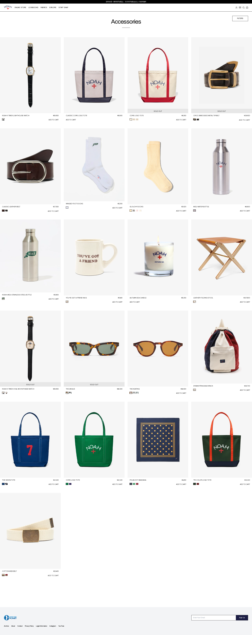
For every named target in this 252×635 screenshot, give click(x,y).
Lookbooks (33, 7)
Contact (19, 626)
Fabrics (44, 7)
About (13, 626)
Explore (52, 7)
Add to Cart (54, 120)
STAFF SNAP (63, 7)
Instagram (52, 626)
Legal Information (41, 626)
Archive (6, 626)
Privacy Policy (29, 626)
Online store (20, 7)
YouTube (61, 626)
